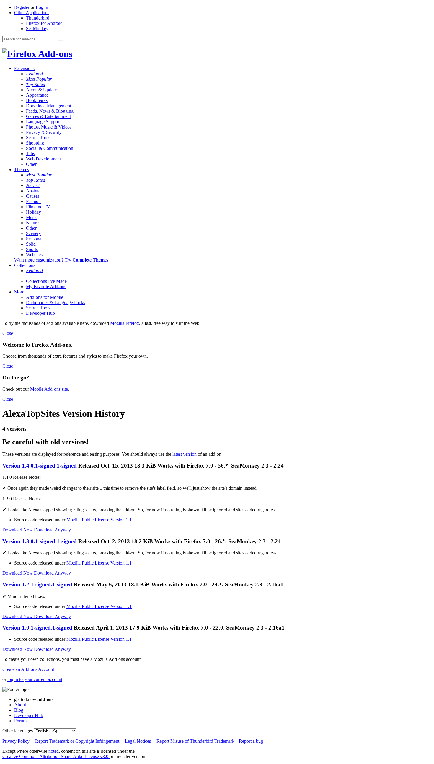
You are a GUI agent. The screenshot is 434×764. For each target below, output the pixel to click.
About (20, 704)
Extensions (24, 68)
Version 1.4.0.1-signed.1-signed (39, 466)
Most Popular (39, 79)
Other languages (17, 730)
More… (21, 291)
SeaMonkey (37, 28)
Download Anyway (52, 529)
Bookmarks (37, 100)
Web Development (43, 158)
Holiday (33, 212)
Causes (32, 196)
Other (31, 164)
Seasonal (34, 238)
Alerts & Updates (42, 89)
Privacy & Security (43, 132)
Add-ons (54, 53)
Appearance (37, 95)
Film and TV (38, 206)
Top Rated (35, 84)
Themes (21, 169)
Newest (33, 185)
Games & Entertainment (48, 116)
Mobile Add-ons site (49, 389)
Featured (34, 73)
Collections (24, 265)
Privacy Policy (16, 741)
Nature (32, 222)
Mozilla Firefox (124, 323)
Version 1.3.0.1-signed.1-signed (39, 541)
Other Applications (31, 12)
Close (7, 333)
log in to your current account (34, 679)
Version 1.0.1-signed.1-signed (37, 627)
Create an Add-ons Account (28, 669)
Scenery (33, 233)
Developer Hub (40, 313)
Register (22, 7)
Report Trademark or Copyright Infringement (77, 741)
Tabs (30, 153)
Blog (18, 710)
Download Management (48, 105)
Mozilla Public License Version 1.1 (99, 519)
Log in (42, 7)
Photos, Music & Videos (48, 126)
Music (31, 217)
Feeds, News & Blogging (50, 110)
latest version (184, 454)
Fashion (33, 201)
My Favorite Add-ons (46, 286)
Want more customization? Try (61, 259)
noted (53, 751)
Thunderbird (37, 17)
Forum (20, 720)
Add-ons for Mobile (44, 297)
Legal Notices (138, 741)
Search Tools (38, 137)
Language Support (43, 121)
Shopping (35, 142)
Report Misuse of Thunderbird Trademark (196, 741)
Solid (31, 243)
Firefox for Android (44, 23)
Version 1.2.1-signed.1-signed (37, 584)
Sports (32, 249)
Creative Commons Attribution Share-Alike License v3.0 (56, 756)
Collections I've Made (46, 281)
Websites (34, 254)
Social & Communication (49, 148)
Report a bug (251, 741)
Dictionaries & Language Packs (55, 302)
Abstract (34, 190)
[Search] (60, 40)
